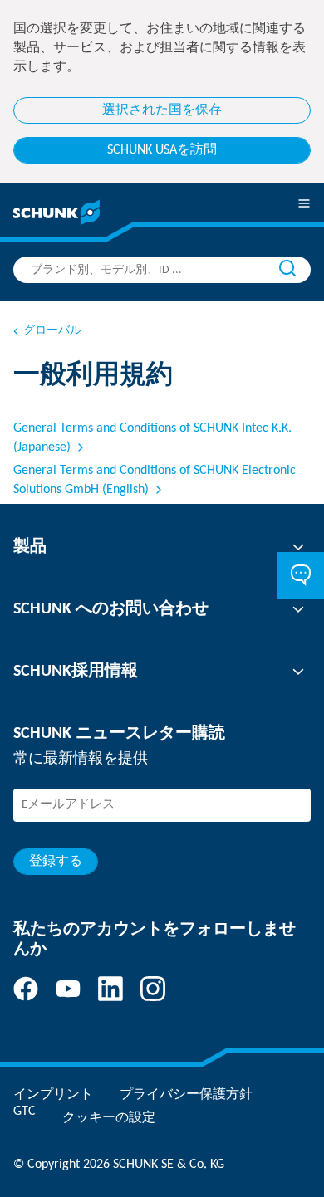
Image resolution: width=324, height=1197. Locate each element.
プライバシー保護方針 (186, 1095)
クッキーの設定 (108, 1118)
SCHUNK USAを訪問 (162, 150)
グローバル (52, 331)
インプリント (53, 1095)
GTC (24, 1111)
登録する (55, 861)
